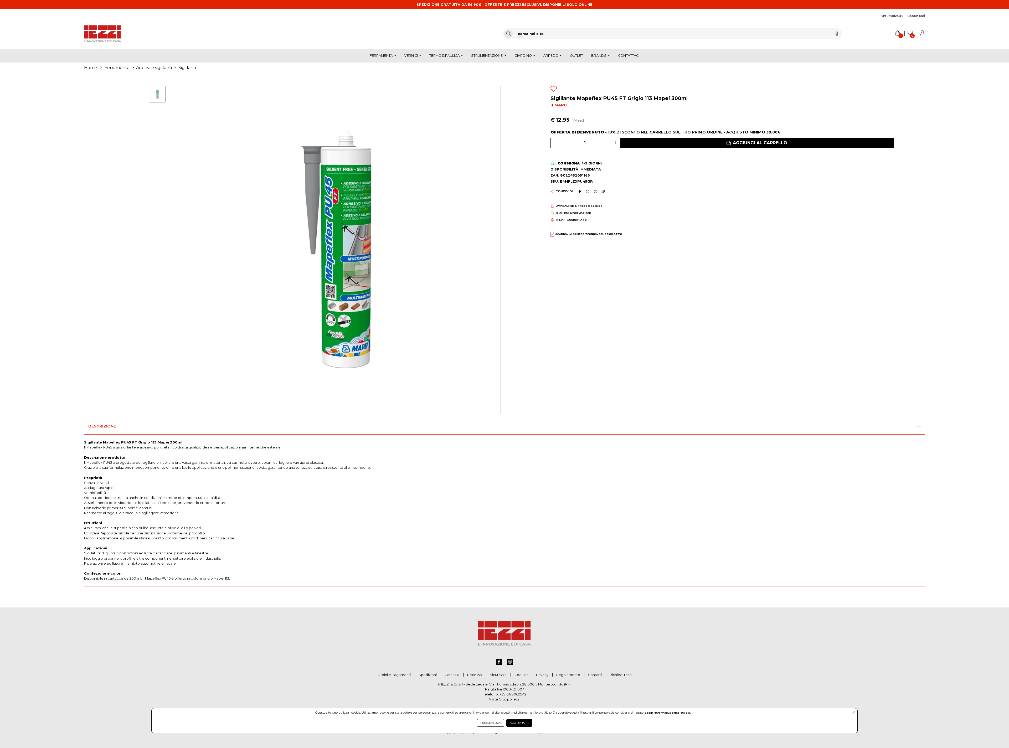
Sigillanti (187, 67)
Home (90, 67)
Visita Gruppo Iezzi (504, 699)
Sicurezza (498, 675)
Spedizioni (428, 675)
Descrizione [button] (102, 426)
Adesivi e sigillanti (154, 67)
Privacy (542, 675)
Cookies (521, 675)
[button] (757, 143)
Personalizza (490, 722)
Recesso (474, 675)
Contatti (595, 675)
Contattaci (916, 16)
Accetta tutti (519, 722)
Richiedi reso (621, 675)
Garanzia (452, 675)
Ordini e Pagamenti (394, 675)
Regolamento (568, 675)
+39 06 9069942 (513, 694)
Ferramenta (117, 67)
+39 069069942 (891, 16)
